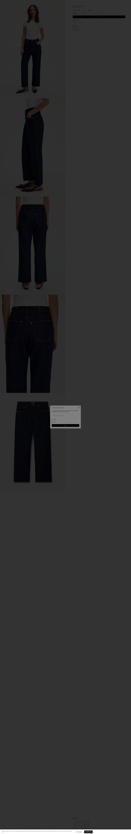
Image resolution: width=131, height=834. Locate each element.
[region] (65, 831)
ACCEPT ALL (88, 831)
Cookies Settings (79, 831)
